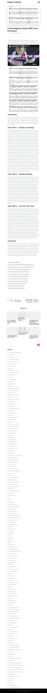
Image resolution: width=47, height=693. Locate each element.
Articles (9, 381)
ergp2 (9, 473)
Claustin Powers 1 (11, 430)
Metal (9, 564)
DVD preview (10, 446)
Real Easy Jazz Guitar (12, 596)
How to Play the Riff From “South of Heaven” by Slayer (19, 274)
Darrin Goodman (23, 26)
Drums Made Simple (12, 444)
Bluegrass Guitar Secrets (13, 395)
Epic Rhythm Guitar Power (13, 471)
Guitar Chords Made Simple (13, 506)
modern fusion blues (12, 571)
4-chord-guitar (11, 354)
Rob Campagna (11, 600)
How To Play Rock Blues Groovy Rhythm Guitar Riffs (18, 276)
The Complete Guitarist (12, 647)
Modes (9, 573)
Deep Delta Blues (11, 442)
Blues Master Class (11, 404)
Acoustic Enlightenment (12, 359)
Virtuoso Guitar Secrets (12, 676)
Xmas (9, 680)
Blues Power (10, 406)
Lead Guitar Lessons (12, 555)
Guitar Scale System (12, 520)
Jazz (9, 542)
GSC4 (9, 500)
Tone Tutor (10, 651)
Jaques (9, 540)
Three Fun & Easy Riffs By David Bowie (23, 333)
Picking (9, 587)
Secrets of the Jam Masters (13, 618)
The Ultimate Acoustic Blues (13, 649)
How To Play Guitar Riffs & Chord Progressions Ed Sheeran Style (20, 264)
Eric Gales (10, 475)
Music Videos (10, 578)
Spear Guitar (10, 634)
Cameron (10, 410)
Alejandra (10, 368)
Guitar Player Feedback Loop (13, 517)
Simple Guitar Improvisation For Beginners (22, 319)
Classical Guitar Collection (13, 424)
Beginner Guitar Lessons (15, 26)
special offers (10, 636)
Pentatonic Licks (11, 584)
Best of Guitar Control (12, 390)
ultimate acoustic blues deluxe (14, 663)
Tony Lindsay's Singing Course (14, 658)
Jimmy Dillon (10, 544)
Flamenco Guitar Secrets (12, 486)
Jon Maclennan (11, 546)
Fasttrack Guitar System (12, 482)
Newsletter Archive (12, 582)
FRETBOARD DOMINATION (13, 491)
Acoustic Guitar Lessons (12, 361)
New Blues (10, 580)
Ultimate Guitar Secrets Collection (14, 671)
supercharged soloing (12, 638)
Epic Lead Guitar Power (12, 468)
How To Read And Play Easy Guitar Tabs (12, 336)
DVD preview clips (11, 448)
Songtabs (10, 629)
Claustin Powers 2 (11, 433)
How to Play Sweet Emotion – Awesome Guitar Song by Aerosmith (21, 267)
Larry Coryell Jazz (11, 553)
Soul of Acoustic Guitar (12, 631)
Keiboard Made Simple (12, 549)
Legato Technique (11, 558)
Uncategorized (11, 674)
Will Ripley (10, 678)
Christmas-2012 (11, 419)
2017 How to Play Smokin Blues (14, 352)
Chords (9, 415)
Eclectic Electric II (11, 464)
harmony (9, 526)
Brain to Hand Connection (13, 408)
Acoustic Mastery (11, 363)
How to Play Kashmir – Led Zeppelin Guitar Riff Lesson (18, 271)
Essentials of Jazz (11, 479)
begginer (8, 26)
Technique (10, 642)
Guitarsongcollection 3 (12, 524)
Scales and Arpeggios (12, 611)
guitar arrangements (12, 504)
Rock (35, 26)
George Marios (11, 495)
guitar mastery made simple (13, 515)
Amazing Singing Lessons (13, 372)
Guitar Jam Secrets (11, 513)
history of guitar (11, 529)
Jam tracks (10, 533)
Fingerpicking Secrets (12, 484)
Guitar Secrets (11, 522)
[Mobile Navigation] (39, 2)
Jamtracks (10, 538)
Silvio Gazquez (11, 622)
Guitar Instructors (11, 511)
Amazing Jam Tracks (12, 370)
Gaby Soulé (10, 493)
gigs (9, 497)
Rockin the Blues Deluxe (12, 609)
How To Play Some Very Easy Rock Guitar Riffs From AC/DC (19, 269)
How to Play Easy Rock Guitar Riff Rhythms (16, 288)
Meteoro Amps (11, 567)
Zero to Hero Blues (11, 685)
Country (9, 435)
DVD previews (11, 450)
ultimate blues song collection (14, 667)
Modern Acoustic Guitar (12, 569)
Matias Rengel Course (12, 562)
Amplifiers (10, 377)
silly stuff (10, 620)
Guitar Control (14, 2)
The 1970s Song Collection (13, 645)
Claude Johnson (11, 428)
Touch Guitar (10, 660)
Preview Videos (11, 591)
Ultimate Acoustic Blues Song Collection (16, 665)
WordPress (27, 691)
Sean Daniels (10, 613)
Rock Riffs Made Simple (12, 607)
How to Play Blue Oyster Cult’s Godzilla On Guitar (18, 278)
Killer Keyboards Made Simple (14, 551)
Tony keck (10, 656)
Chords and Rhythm (12, 417)
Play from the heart (12, 589)
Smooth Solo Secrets (12, 627)
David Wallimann (11, 439)
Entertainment (11, 466)
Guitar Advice (10, 502)
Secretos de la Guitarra (12, 616)
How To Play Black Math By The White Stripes (17, 283)
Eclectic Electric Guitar (12, 462)
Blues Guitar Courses (12, 397)
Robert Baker (10, 602)
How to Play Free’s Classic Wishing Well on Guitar (34, 337)
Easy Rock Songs (30, 26)
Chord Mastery (11, 413)
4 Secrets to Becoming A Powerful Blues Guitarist (18, 281)
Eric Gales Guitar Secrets (13, 477)
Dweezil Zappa (11, 453)
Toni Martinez (10, 654)
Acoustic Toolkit (11, 366)
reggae (9, 598)
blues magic (10, 401)
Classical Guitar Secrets (12, 426)
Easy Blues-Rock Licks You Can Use (14, 455)
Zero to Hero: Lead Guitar (13, 687)
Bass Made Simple (11, 383)
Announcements (11, 379)
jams (9, 535)
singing (9, 625)
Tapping (9, 640)
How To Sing (10, 531)
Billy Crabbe (10, 392)
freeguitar (10, 488)
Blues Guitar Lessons (12, 399)
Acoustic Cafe (10, 357)
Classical (9, 421)
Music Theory (10, 575)
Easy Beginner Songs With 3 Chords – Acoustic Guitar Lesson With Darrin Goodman (34, 322)
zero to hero (10, 683)
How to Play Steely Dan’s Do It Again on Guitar (11, 322)
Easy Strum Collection (12, 459)
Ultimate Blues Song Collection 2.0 (15, 669)
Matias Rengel (11, 560)
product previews (11, 593)
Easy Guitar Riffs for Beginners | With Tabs (16, 285)
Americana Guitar (11, 375)
